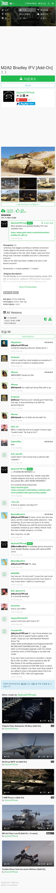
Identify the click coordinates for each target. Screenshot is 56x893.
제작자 (30, 223)
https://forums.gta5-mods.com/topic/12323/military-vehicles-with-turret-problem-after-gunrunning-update (31, 490)
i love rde (15, 502)
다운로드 (29, 78)
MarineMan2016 (18, 514)
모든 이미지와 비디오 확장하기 (28, 204)
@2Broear (15, 399)
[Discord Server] (27, 95)
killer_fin (15, 426)
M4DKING (15, 573)
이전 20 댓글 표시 (28, 336)
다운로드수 (10, 212)
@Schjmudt (16, 387)
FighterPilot (16, 441)
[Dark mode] (49, 3)
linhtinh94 (15, 605)
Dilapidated (16, 342)
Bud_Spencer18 (18, 590)
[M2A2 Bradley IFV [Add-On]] (28, 161)
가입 (33, 683)
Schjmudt (15, 357)
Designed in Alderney (10, 882)
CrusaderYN (16, 630)
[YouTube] (20, 95)
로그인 (24, 683)
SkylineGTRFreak (25, 92)
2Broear (14, 372)
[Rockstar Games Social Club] (23, 95)
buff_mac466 (16, 454)
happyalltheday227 (19, 618)
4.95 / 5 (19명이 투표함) (8, 217)
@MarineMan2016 (19, 546)
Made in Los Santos (9, 885)
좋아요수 (23, 212)
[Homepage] (17, 95)
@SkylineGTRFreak (19, 345)
